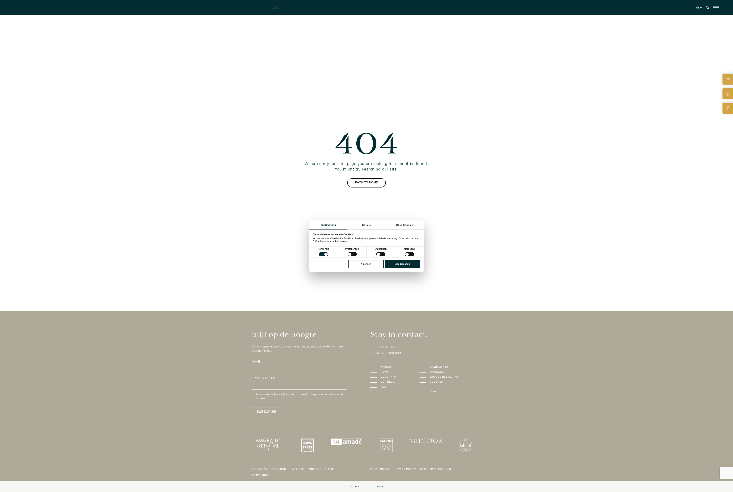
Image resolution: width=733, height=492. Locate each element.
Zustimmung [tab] (328, 225)
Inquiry (354, 487)
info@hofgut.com (388, 353)
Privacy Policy (282, 394)
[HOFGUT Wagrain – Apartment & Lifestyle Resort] (366, 7)
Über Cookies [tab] (404, 225)
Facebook (278, 469)
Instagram (260, 469)
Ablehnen (366, 264)
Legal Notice (380, 469)
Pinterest (297, 469)
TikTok (330, 469)
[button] (391, 367)
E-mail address (263, 378)
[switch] (352, 254)
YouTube (314, 469)
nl (698, 8)
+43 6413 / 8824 (386, 347)
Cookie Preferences (435, 469)
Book (380, 487)
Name (256, 361)
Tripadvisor (261, 475)
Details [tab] (366, 225)
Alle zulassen (402, 264)
